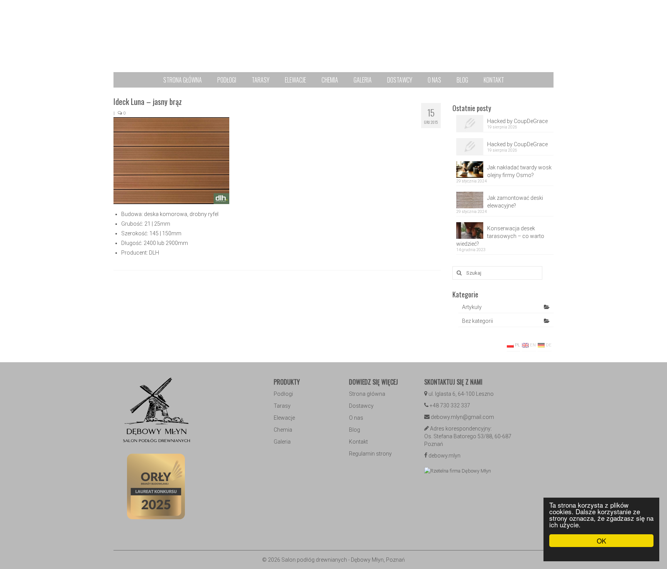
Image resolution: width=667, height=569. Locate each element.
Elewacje (284, 418)
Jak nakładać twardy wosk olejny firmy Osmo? (519, 171)
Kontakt (358, 442)
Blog (354, 430)
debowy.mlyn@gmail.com (462, 417)
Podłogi (283, 394)
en (532, 345)
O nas (356, 418)
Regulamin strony (370, 454)
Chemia (283, 430)
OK (601, 540)
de (548, 345)
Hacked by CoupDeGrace (517, 121)
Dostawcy (361, 406)
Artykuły (472, 307)
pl (517, 345)
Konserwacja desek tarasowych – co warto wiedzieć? (500, 236)
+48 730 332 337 (450, 405)
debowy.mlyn (444, 455)
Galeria (282, 442)
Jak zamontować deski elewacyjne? (515, 202)
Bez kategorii (477, 321)
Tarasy (282, 406)
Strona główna (367, 394)
